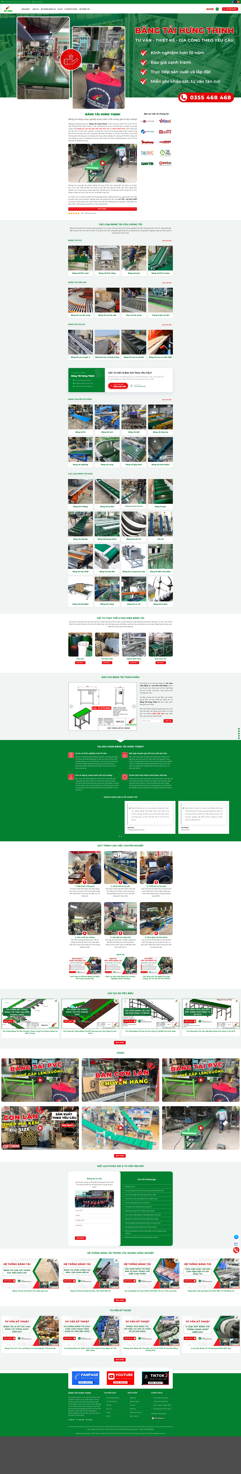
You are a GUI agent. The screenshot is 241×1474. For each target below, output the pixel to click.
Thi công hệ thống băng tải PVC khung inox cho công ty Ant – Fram (90, 1029)
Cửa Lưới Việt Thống (145, 1430)
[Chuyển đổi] (123, 1183)
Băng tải (133, 1395)
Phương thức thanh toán (162, 1406)
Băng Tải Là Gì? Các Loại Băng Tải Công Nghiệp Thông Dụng (30, 1345)
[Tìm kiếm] (217, 9)
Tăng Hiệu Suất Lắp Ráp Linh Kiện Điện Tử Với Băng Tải (211, 1288)
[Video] (239, 740)
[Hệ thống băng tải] (239, 745)
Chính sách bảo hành (160, 1395)
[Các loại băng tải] (239, 729)
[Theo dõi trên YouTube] (238, 2)
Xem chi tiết (166, 241)
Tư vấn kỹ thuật (70, 9)
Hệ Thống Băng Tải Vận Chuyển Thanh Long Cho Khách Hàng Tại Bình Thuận (30, 1029)
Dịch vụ (36, 9)
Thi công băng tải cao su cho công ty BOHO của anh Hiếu (150, 1028)
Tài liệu (108, 1402)
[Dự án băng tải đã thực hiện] (239, 738)
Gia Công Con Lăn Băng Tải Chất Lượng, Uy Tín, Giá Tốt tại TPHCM (156, 975)
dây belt (95, 129)
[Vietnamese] (212, 9)
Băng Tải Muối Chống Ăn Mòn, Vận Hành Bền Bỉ (90, 1288)
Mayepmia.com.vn (159, 1430)
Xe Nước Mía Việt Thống (108, 1430)
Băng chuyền (134, 1398)
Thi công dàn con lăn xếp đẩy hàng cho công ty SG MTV (210, 1028)
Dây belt (133, 1406)
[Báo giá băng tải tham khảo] (239, 733)
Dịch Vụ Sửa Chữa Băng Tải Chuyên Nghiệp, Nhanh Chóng (120, 975)
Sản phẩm (25, 9)
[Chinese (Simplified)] (207, 9)
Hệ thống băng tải (48, 9)
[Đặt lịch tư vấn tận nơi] (239, 743)
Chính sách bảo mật (160, 1398)
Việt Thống (95, 1430)
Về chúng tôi (84, 9)
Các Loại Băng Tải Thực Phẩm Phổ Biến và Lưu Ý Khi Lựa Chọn (151, 1288)
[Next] (134, 706)
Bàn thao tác (134, 1413)
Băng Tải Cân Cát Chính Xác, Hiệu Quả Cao (30, 1288)
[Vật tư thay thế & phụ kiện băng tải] (239, 731)
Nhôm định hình (135, 1409)
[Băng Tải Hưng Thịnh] (11, 9)
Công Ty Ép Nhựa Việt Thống (127, 1430)
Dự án (60, 9)
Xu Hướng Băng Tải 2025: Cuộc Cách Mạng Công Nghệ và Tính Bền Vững (90, 1346)
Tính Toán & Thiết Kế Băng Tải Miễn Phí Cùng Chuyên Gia (85, 975)
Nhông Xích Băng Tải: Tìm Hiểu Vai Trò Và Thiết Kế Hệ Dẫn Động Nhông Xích (151, 1346)
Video (108, 1409)
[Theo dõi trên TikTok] (235, 2)
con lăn (88, 129)
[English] (210, 9)
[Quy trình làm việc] (239, 736)
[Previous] (71, 706)
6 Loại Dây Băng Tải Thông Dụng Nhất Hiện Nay (211, 1345)
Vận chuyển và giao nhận (162, 1402)
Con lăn (132, 1402)
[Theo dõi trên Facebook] (232, 2)
